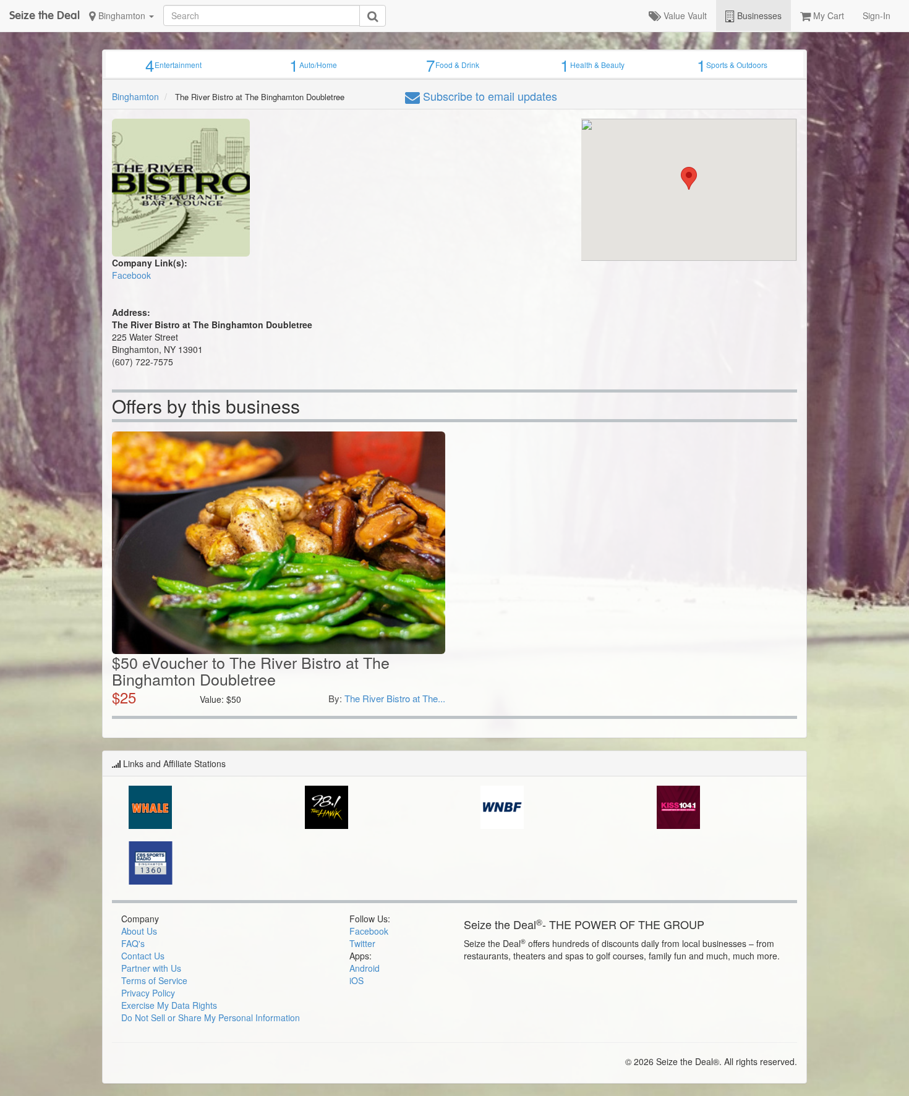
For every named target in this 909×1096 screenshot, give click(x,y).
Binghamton (122, 15)
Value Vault (684, 15)
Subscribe (488, 96)
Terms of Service (154, 980)
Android (364, 968)
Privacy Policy (148, 993)
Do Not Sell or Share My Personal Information (210, 1017)
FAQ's (133, 943)
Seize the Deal (44, 15)
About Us (139, 931)
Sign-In (876, 15)
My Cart (827, 15)
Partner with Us (151, 968)
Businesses (758, 15)
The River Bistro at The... (394, 698)
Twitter (362, 943)
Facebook (131, 275)
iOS (356, 980)
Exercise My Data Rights (169, 1005)
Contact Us (142, 955)
